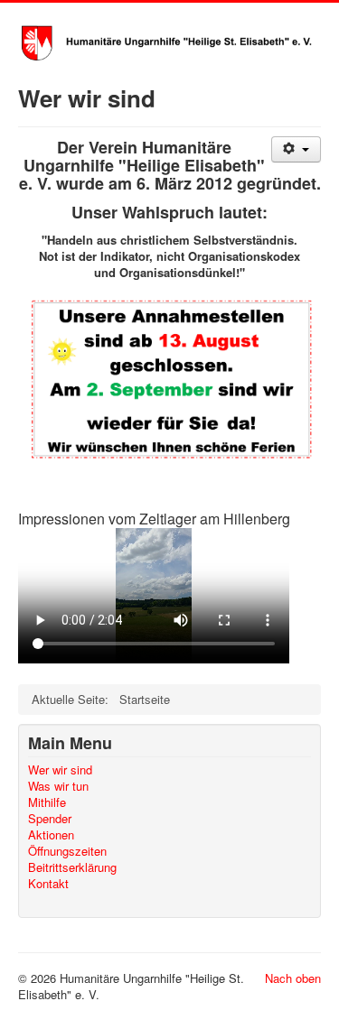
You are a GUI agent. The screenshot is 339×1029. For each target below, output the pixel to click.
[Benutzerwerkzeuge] (296, 149)
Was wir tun (58, 786)
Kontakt (48, 884)
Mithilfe (47, 802)
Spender (49, 819)
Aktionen (51, 835)
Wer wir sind (60, 770)
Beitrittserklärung (72, 867)
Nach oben (293, 978)
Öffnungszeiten (67, 851)
